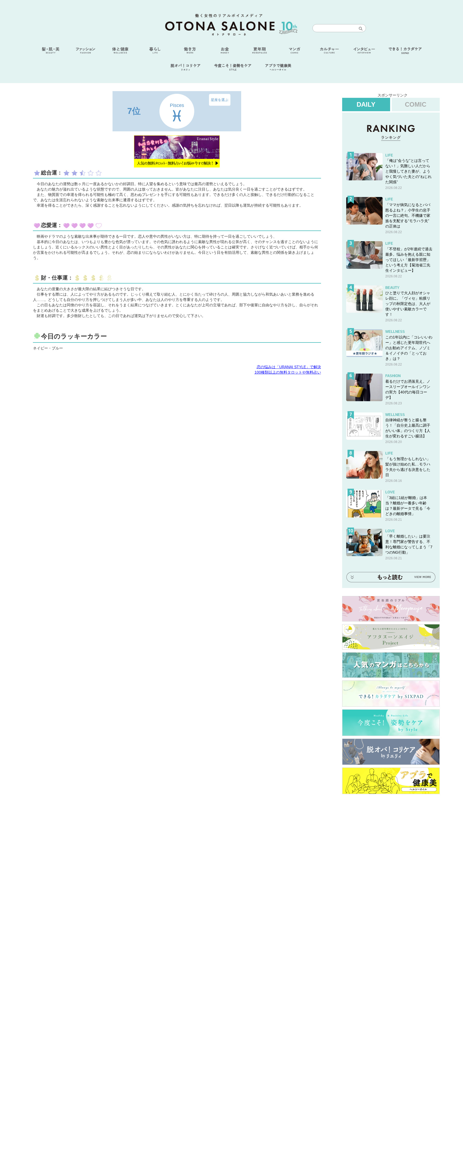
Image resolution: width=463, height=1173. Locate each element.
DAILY (366, 104)
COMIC (415, 104)
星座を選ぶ (219, 100)
